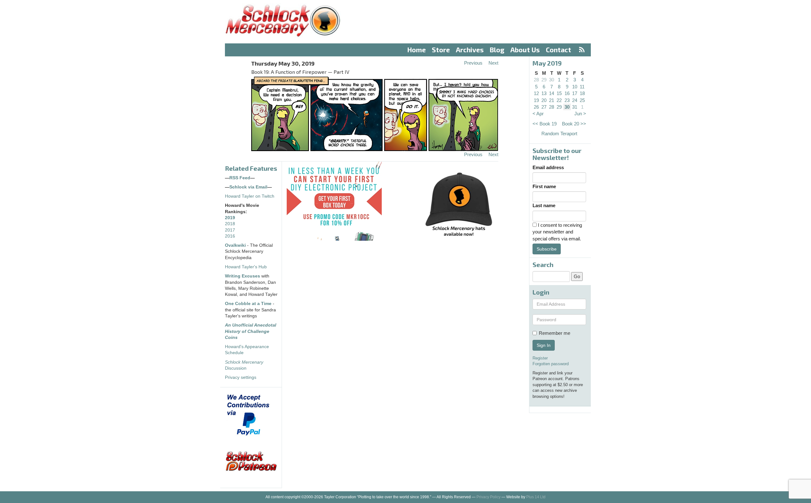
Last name (544, 205)
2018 (230, 223)
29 (543, 79)
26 (536, 107)
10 (574, 86)
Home (416, 50)
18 (582, 93)
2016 (230, 236)
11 (582, 86)
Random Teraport (559, 133)
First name (544, 186)
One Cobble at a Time (248, 303)
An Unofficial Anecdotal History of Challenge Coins (250, 331)
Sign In (544, 345)
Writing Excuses (242, 276)
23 (567, 100)
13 (543, 93)
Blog (497, 50)
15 (559, 93)
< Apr (538, 113)
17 (574, 93)
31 (574, 107)
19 (536, 100)
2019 (230, 217)
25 (582, 100)
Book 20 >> (574, 123)
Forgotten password (551, 363)
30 (551, 79)
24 (574, 100)
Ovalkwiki (236, 245)
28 (536, 79)
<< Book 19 (545, 123)
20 (543, 100)
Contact (558, 50)
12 (536, 93)
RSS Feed (239, 177)
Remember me (554, 333)
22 (559, 100)
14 (551, 93)
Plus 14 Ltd (536, 497)
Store (441, 50)
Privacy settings (240, 377)
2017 (230, 230)
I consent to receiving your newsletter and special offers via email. (557, 231)
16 (567, 93)
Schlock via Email (248, 187)
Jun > (580, 113)
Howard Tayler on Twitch (249, 196)
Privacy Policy (488, 497)
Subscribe (547, 248)
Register (540, 358)
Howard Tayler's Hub (246, 266)
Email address (548, 167)
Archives (470, 50)
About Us (525, 50)
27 (543, 107)
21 (551, 100)
